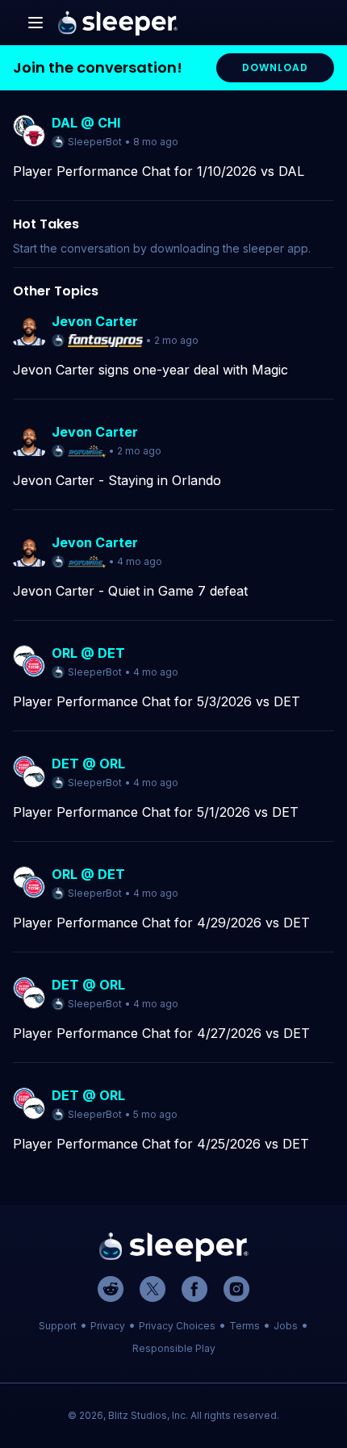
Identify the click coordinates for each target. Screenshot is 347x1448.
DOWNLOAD (275, 67)
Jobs (286, 1326)
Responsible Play (173, 1348)
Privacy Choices (177, 1326)
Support (58, 1326)
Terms (244, 1326)
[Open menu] (35, 22)
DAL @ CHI (86, 123)
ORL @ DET (88, 653)
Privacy (107, 1326)
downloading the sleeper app (229, 248)
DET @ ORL (88, 763)
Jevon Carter (95, 321)
